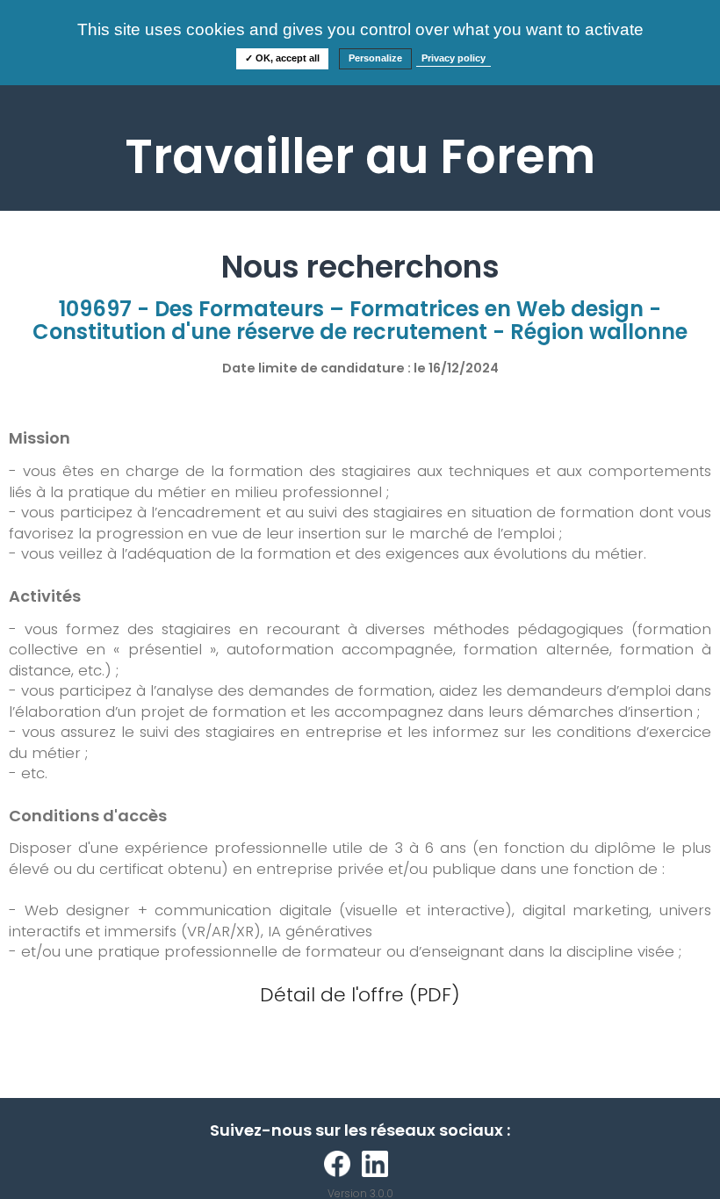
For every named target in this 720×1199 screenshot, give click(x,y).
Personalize (375, 58)
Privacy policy (453, 58)
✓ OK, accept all (282, 58)
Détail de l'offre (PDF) (360, 994)
